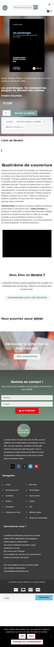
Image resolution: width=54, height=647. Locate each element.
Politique (19, 78)
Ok (22, 636)
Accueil (4, 78)
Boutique (11, 78)
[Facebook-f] (19, 466)
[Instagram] (24, 466)
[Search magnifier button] (35, 7)
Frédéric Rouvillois (11, 96)
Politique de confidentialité (27, 642)
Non (31, 636)
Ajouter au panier (24, 113)
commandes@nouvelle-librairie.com (16, 571)
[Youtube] (36, 466)
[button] (49, 4)
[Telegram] (30, 466)
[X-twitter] (13, 466)
